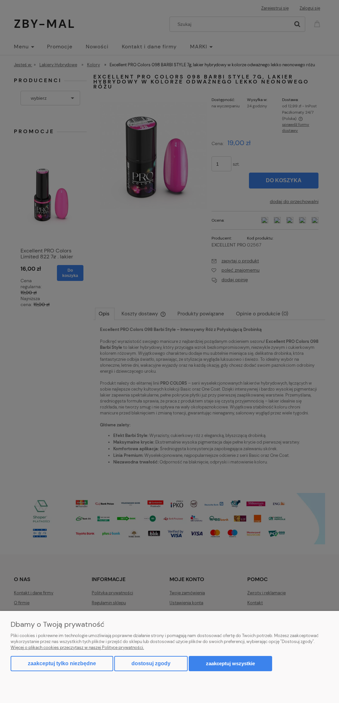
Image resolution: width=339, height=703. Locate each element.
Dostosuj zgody (150, 663)
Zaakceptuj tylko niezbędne (62, 663)
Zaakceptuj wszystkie (230, 663)
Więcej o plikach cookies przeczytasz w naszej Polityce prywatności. (77, 647)
